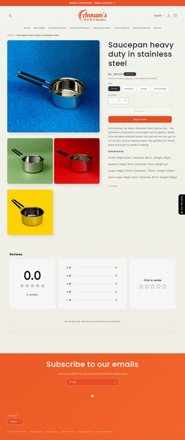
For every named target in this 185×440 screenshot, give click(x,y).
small (115, 89)
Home (11, 35)
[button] (10, 15)
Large (145, 89)
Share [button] (114, 186)
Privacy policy (52, 431)
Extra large (161, 89)
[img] (32, 286)
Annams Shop (21, 431)
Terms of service (68, 431)
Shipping (128, 78)
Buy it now (140, 119)
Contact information (104, 431)
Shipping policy (85, 431)
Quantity (112, 95)
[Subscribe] (115, 382)
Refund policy (36, 431)
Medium (130, 89)
